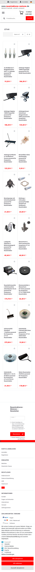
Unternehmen (5, 502)
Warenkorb (4, 466)
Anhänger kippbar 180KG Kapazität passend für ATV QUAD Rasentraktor (25, 70)
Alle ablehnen (17, 563)
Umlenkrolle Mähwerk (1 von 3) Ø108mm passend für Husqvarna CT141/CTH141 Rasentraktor (9, 376)
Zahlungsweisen (6, 507)
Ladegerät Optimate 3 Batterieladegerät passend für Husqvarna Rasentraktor (9, 246)
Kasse (10, 466)
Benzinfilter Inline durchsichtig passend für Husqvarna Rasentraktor (24, 158)
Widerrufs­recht (5, 475)
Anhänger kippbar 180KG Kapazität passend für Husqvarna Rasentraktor (9, 114)
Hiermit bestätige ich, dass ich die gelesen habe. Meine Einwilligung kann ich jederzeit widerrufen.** (18, 425)
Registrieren (4, 455)
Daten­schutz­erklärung (7, 478)
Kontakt (3, 496)
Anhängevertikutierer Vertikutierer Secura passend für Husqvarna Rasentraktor (10, 158)
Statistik (7, 544)
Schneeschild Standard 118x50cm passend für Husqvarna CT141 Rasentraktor (10, 333)
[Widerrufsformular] (3, 488)
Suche (29, 18)
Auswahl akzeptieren (17, 568)
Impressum (4, 484)
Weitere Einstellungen (7, 554)
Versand (3, 505)
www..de (15, 7)
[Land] (31, 2)
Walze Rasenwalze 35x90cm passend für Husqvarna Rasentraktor (24, 374)
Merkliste (4, 463)
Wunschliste (14, 44)
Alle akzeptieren (17, 559)
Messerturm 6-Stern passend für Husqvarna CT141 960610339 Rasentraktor (24, 245)
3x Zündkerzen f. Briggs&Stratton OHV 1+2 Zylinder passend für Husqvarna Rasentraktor (9, 72)
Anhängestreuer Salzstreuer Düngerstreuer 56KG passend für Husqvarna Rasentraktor (24, 115)
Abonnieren (16, 434)
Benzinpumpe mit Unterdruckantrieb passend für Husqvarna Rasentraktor (9, 201)
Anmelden (4, 452)
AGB (2, 481)
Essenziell (7, 542)
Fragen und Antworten (7, 499)
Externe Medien (9, 546)
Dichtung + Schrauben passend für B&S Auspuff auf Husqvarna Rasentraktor (24, 202)
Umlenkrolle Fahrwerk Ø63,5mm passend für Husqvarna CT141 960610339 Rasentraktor (25, 333)
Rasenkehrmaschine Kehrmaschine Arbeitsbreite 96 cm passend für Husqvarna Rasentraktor (10, 289)
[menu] (3, 12)
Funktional (8, 552)
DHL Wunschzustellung (12, 548)
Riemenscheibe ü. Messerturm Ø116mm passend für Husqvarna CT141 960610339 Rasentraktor (24, 289)
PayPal (7, 550)
